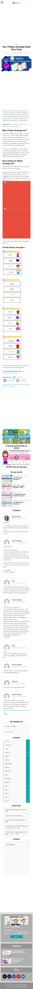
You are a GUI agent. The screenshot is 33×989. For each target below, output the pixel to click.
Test (9, 386)
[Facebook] (14, 976)
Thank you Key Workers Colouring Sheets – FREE (18, 951)
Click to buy (10, 180)
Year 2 (26, 476)
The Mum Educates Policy (20, 985)
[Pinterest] (18, 976)
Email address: (8, 930)
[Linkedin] (23, 976)
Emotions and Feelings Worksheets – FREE (19, 486)
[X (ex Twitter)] (9, 976)
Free (4, 384)
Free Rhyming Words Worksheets (18, 503)
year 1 (13, 386)
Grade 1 (15, 492)
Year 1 (16, 44)
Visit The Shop (9, 732)
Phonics (15, 384)
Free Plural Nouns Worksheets (17, 478)
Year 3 (23, 484)
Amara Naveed (17, 53)
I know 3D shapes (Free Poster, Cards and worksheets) (18, 960)
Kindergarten (16, 476)
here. (7, 243)
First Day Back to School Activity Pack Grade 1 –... (19, 495)
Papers (9, 384)
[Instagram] (5, 976)
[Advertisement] (16, 23)
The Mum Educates (21, 986)
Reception (23, 500)
